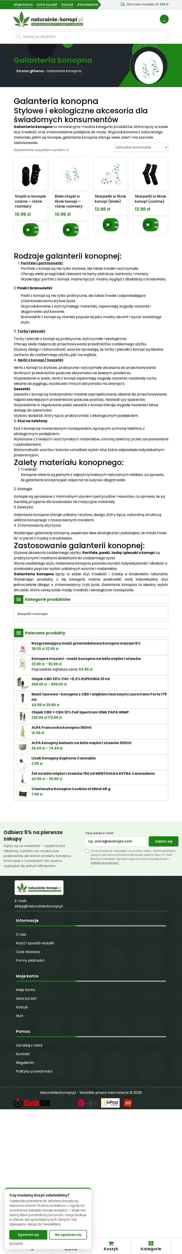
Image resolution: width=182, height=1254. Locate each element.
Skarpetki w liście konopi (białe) (110, 199)
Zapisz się (163, 841)
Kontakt (23, 1053)
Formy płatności (30, 960)
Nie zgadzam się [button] (68, 1234)
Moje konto (23, 4)
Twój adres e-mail (99, 833)
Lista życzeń (47, 4)
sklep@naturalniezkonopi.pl (39, 906)
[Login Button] (164, 19)
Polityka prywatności (34, 1071)
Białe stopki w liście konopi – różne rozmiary (69, 201)
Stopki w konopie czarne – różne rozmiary (30, 201)
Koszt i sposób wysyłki (35, 943)
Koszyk (67, 4)
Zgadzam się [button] (28, 1234)
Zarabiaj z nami (29, 1045)
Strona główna (29, 71)
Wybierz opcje (36, 229)
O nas (21, 934)
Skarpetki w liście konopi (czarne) (150, 199)
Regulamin (25, 1062)
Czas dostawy (28, 951)
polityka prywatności (105, 863)
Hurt (20, 1015)
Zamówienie (87, 4)
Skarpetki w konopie (32, 614)
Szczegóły (16, 1243)
